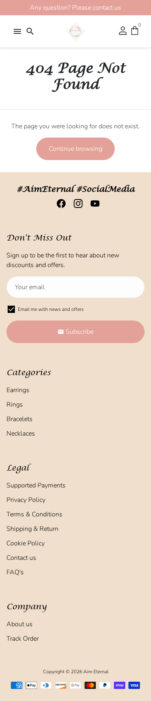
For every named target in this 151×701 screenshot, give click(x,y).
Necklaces (20, 433)
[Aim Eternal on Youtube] (92, 203)
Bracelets (19, 419)
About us (19, 624)
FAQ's (15, 572)
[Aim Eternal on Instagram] (76, 203)
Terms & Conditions (34, 514)
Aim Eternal (95, 671)
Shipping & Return (32, 528)
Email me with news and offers (51, 309)
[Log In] (122, 31)
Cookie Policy (25, 543)
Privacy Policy (26, 499)
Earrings (17, 390)
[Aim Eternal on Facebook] (59, 203)
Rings (14, 404)
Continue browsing (75, 148)
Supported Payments (36, 485)
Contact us (21, 557)
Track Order (22, 638)
